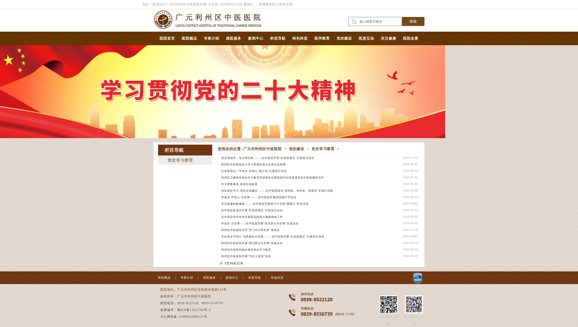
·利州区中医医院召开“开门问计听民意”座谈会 (250, 230)
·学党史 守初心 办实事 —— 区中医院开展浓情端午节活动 (258, 197)
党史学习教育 (180, 160)
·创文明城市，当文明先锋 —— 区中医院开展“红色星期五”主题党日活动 (267, 158)
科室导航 (278, 38)
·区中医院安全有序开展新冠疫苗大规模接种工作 (251, 217)
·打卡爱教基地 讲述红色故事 (239, 184)
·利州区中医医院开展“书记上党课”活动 (245, 256)
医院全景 (410, 38)
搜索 (413, 21)
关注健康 (388, 38)
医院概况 (189, 38)
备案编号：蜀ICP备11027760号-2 (185, 310)
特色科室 (300, 38)
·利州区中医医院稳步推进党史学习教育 (245, 249)
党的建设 (344, 38)
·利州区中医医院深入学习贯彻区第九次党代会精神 (253, 164)
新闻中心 (255, 38)
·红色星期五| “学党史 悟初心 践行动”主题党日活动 (253, 171)
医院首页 (167, 38)
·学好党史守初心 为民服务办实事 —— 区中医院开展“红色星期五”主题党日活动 (272, 236)
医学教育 (322, 38)
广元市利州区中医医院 (262, 149)
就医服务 (233, 38)
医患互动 (366, 38)
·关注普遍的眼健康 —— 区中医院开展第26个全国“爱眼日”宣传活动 (264, 203)
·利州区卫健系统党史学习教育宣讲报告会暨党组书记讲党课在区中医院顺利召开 (272, 177)
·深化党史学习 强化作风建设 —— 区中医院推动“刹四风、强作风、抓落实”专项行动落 (276, 190)
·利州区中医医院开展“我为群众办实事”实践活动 (251, 243)
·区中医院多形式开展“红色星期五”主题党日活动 (251, 210)
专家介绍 (211, 38)
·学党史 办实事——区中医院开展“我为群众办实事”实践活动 (259, 223)
